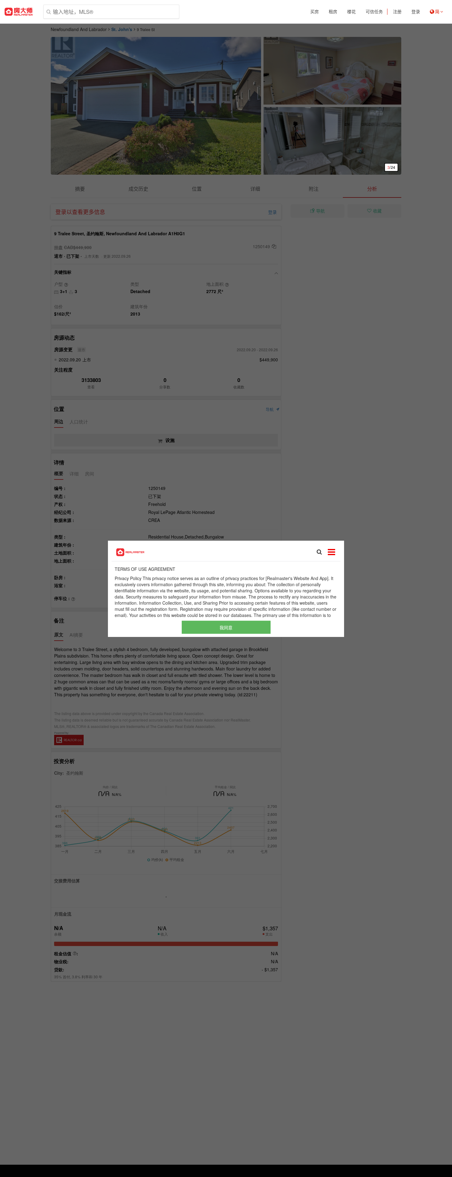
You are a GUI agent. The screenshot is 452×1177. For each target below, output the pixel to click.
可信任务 (374, 11)
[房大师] (19, 12)
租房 (333, 11)
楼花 (351, 11)
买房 (314, 11)
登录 (415, 11)
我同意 (226, 627)
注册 (397, 11)
